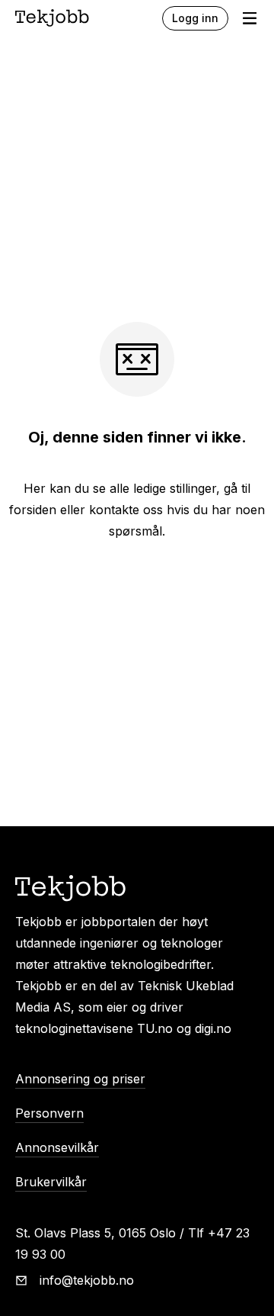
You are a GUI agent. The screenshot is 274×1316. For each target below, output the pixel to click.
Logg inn (195, 17)
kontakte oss (126, 509)
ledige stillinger (174, 488)
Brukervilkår (51, 1181)
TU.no (155, 1028)
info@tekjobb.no (87, 1280)
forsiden (32, 509)
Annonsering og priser (80, 1078)
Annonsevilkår (57, 1147)
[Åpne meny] (250, 18)
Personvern (49, 1113)
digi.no (213, 1028)
